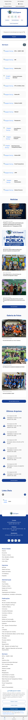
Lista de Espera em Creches (9, 631)
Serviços (5, 45)
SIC (22, 20)
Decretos (4, 617)
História (4, 550)
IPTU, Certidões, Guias (7, 664)
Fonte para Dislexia (7, 6)
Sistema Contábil (6, 668)
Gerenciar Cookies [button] (14, 709)
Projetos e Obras (6, 586)
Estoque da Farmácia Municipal (9, 662)
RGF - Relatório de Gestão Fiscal (10, 646)
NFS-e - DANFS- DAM (7, 656)
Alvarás (4, 600)
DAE (3, 658)
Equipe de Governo (6, 588)
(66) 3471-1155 (16, 523)
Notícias (4, 567)
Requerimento (5, 644)
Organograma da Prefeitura (8, 592)
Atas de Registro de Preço (8, 604)
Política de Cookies (17, 711)
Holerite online (5, 660)
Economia (4, 553)
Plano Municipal (6, 635)
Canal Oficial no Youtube (8, 674)
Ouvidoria (7, 20)
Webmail (4, 670)
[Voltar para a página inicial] (14, 513)
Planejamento (5, 672)
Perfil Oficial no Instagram (8, 676)
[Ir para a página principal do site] (14, 12)
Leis (3, 627)
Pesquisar (14, 36)
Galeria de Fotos (6, 569)
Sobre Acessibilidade (20, 6)
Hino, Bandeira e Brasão (8, 557)
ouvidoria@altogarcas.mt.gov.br (14, 522)
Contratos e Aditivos (7, 613)
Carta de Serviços (15, 20)
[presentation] (25, 495)
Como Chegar (5, 559)
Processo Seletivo (6, 640)
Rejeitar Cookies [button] (14, 701)
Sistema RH (5, 666)
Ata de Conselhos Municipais (9, 602)
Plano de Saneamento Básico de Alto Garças (13, 633)
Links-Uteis (4, 561)
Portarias (4, 638)
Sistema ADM (5, 681)
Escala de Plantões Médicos (9, 621)
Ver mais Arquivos (14, 480)
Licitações (4, 629)
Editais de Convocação (7, 619)
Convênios (4, 615)
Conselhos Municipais (7, 611)
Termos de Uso (9, 712)
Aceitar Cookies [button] (14, 705)
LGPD (3, 685)
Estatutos (4, 623)
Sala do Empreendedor (7, 687)
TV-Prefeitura (5, 573)
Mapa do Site (8, 3)
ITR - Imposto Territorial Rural (9, 625)
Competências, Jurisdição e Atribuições (11, 594)
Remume (4, 642)
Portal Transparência (14, 23)
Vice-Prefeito (5, 584)
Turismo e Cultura (6, 555)
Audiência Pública (6, 606)
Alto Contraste (21, 1)
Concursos (4, 609)
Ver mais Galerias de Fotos (14, 401)
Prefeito (4, 582)
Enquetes (4, 575)
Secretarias (4, 590)
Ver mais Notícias (14, 306)
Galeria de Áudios (6, 571)
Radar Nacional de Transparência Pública (12, 679)
